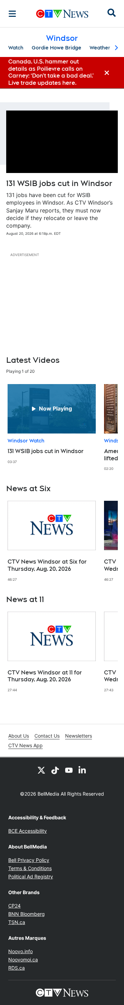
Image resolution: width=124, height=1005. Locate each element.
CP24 (14, 906)
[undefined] (52, 424)
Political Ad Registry (30, 876)
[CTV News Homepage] (62, 14)
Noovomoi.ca (23, 959)
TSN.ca (16, 922)
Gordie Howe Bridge (56, 47)
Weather (100, 47)
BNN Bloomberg (26, 914)
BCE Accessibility (27, 831)
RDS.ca (16, 968)
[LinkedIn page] (83, 770)
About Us (18, 736)
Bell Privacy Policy (28, 860)
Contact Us (47, 736)
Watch (15, 47)
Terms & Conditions (30, 868)
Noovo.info (20, 951)
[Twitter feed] (41, 770)
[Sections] (12, 14)
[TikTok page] (55, 770)
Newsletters (78, 736)
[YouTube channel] (69, 770)
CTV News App (25, 745)
